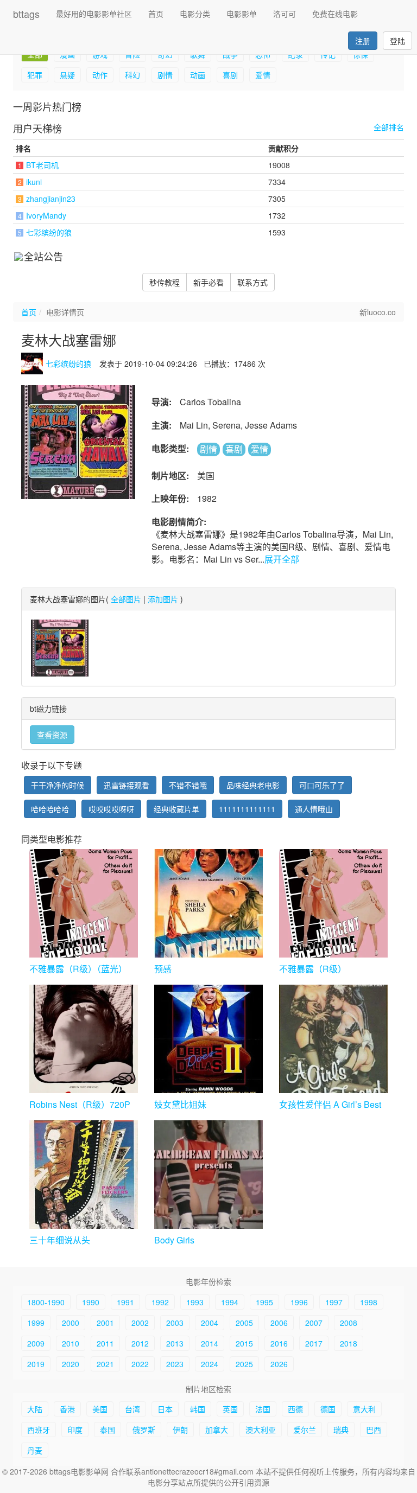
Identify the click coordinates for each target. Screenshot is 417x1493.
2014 (209, 1343)
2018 (348, 1343)
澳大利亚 (260, 1429)
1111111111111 (247, 808)
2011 (105, 1343)
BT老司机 (42, 164)
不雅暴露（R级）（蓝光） (78, 969)
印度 (75, 1429)
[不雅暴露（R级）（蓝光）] (83, 903)
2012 (140, 1343)
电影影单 (241, 13)
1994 (229, 1302)
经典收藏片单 (176, 808)
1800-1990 (46, 1302)
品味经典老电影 (253, 785)
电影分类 (195, 13)
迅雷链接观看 (126, 785)
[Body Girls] (208, 1174)
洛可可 (284, 13)
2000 (70, 1322)
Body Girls (174, 1240)
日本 (165, 1408)
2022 (140, 1363)
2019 (36, 1363)
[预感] (208, 903)
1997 (334, 1302)
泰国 (107, 1429)
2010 (70, 1343)
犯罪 (34, 74)
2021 (105, 1363)
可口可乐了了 (322, 785)
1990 (90, 1302)
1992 (160, 1302)
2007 (314, 1322)
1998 (368, 1302)
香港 (67, 1408)
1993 (195, 1302)
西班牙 (38, 1429)
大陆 (34, 1408)
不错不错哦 (188, 785)
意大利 (364, 1408)
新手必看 (208, 282)
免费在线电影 (335, 13)
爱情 (262, 74)
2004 (209, 1322)
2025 (244, 1363)
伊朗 (180, 1429)
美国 (100, 1408)
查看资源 (52, 734)
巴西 (373, 1429)
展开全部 (281, 559)
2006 (279, 1322)
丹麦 (34, 1450)
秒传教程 (164, 282)
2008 (348, 1322)
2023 (175, 1363)
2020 (70, 1363)
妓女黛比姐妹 (180, 1105)
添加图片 (163, 599)
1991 (125, 1302)
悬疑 (67, 74)
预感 (163, 969)
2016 (279, 1343)
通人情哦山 (314, 808)
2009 (36, 1343)
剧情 (165, 74)
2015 (244, 1343)
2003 (175, 1322)
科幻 (132, 74)
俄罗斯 (143, 1429)
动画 (197, 74)
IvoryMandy (46, 215)
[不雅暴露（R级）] (333, 903)
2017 (314, 1343)
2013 (175, 1343)
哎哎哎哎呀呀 (111, 808)
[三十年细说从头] (83, 1174)
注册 (362, 40)
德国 (328, 1408)
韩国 (197, 1408)
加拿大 (216, 1429)
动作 (100, 74)
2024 (209, 1363)
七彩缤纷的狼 (49, 232)
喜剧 (230, 74)
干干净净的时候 (57, 785)
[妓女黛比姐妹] (208, 1039)
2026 (279, 1363)
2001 (105, 1322)
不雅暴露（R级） (312, 969)
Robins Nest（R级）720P (79, 1105)
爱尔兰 (304, 1429)
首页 (155, 13)
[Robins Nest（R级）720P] (83, 1039)
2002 (140, 1322)
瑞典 (341, 1429)
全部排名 (389, 127)
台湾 (132, 1408)
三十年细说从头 (59, 1240)
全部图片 (126, 599)
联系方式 (252, 282)
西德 (295, 1408)
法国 (262, 1408)
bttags (26, 14)
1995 (264, 1302)
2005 (244, 1322)
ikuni (34, 181)
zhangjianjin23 (50, 198)
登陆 (397, 40)
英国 (230, 1408)
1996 (299, 1302)
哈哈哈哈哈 (50, 808)
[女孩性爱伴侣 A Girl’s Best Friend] (333, 1039)
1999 (36, 1322)
